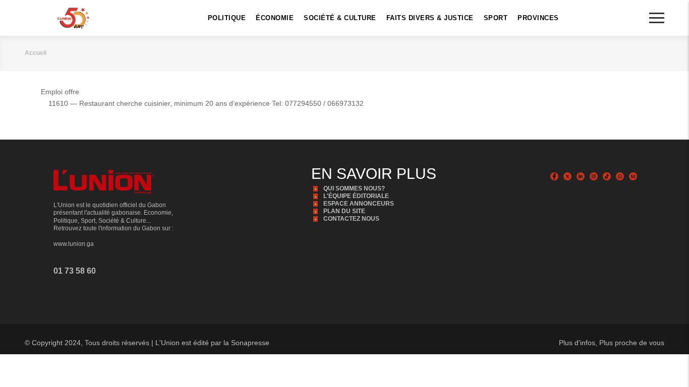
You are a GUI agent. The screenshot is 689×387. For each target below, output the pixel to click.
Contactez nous (351, 218)
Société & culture (340, 18)
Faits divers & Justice (430, 18)
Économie (275, 18)
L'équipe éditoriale (356, 196)
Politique (227, 18)
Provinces (538, 18)
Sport (496, 18)
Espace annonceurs (358, 203)
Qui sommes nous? (354, 188)
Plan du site (344, 211)
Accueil (35, 52)
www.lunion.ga (73, 243)
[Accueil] (73, 18)
